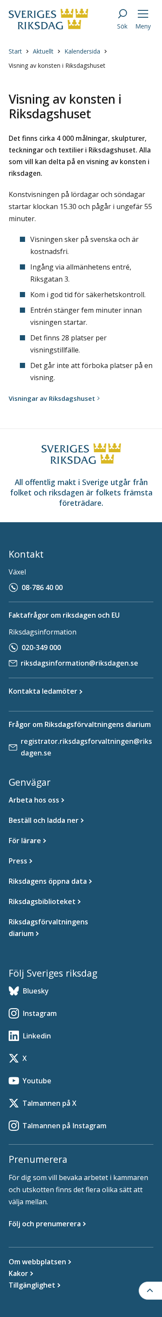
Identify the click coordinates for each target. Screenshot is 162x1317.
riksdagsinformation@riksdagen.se (79, 663)
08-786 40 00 (42, 587)
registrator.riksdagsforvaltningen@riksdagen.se (86, 747)
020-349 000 (41, 647)
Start (15, 51)
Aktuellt (43, 51)
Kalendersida (82, 51)
